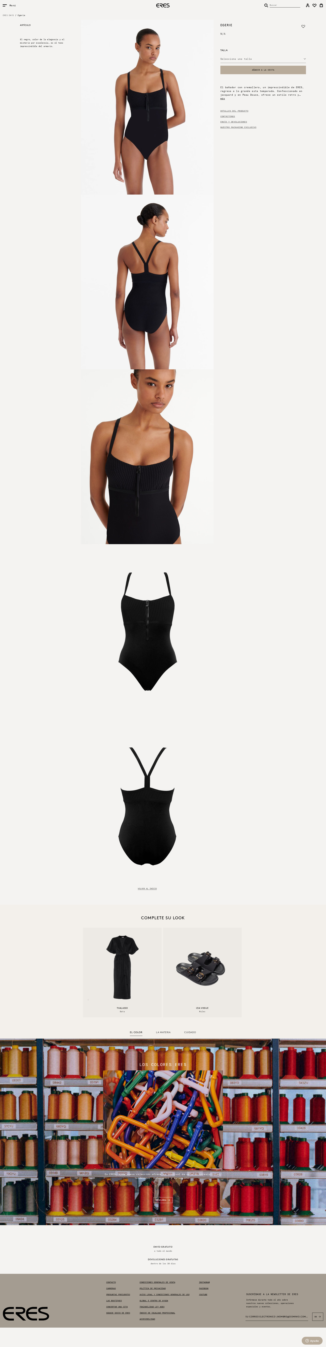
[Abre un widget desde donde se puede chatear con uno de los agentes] (312, 1341)
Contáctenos (227, 116)
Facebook (204, 1288)
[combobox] (263, 59)
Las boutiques (114, 1301)
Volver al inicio (147, 888)
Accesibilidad (147, 1319)
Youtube (203, 1294)
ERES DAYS (8, 15)
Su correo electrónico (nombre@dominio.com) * (277, 1317)
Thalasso (122, 1008)
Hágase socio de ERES (118, 1313)
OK (315, 1316)
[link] (308, 5)
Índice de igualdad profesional (157, 1313)
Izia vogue (202, 1008)
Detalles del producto (234, 111)
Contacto (111, 1282)
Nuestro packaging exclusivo (238, 127)
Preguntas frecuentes (118, 1294)
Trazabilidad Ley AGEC (152, 1307)
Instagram (204, 1282)
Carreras (111, 1288)
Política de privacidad (153, 1288)
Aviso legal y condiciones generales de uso (164, 1294)
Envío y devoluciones (233, 122)
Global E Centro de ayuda (154, 1301)
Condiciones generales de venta (157, 1282)
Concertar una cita (117, 1307)
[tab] (136, 1032)
